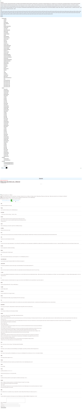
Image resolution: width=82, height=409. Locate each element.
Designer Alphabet (66, 3)
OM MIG (3, 161)
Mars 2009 (41, 11)
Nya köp (4, 7)
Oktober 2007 (30, 12)
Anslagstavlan (10, 3)
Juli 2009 (29, 11)
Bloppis (21, 3)
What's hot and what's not (42, 7)
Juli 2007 (43, 12)
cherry (2, 368)
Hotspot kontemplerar (10, 6)
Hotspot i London (75, 4)
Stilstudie (14, 7)
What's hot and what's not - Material (10, 181)
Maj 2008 (1, 12)
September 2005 (50, 13)
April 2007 (52, 12)
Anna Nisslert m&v (3, 259)
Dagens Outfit (54, 3)
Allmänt (6, 3)
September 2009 (21, 11)
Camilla (2, 286)
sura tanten (2, 212)
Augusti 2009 (26, 11)
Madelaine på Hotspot (56, 6)
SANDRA (2, 228)
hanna (2, 295)
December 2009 (6, 11)
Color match (40, 3)
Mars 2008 (8, 12)
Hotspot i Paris (3, 6)
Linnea (2, 359)
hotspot (41, 178)
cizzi (1, 236)
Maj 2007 (49, 12)
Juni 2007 (46, 12)
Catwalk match (35, 3)
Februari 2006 (27, 13)
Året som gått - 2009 (12, 8)
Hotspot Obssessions (47, 4)
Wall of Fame (34, 7)
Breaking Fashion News (27, 3)
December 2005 (35, 13)
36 (15, 201)
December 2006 (68, 12)
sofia (1, 203)
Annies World (3, 263)
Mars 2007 (55, 12)
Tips (17, 7)
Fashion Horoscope (4, 4)
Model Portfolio (69, 6)
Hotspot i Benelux (54, 4)
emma (2, 223)
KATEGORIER (4, 18)
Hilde (1, 355)
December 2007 (20, 12)
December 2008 (54, 11)
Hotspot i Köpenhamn (62, 4)
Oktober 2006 (78, 12)
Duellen (71, 3)
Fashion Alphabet (77, 3)
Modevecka (75, 6)
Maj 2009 (35, 11)
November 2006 (73, 12)
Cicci (1, 342)
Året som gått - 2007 (78, 7)
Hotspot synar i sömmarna (30, 6)
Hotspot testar (38, 6)
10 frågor (2, 3)
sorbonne (2, 308)
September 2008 (68, 11)
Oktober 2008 (64, 11)
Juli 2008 (76, 11)
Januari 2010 (2, 11)
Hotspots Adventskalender (46, 6)
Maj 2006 (16, 13)
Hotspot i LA (69, 4)
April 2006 (19, 13)
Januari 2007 (64, 12)
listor (49, 7)
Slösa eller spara (9, 7)
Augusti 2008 (73, 11)
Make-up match (63, 6)
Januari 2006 (31, 13)
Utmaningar (23, 7)
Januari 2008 (16, 12)
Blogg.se (1, 16)
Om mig (1, 15)
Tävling (19, 7)
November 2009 (11, 11)
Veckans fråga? (29, 7)
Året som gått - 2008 (4, 8)
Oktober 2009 (16, 11)
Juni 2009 (32, 11)
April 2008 (4, 12)
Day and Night (60, 3)
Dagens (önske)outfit (47, 3)
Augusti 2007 (40, 12)
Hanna (2, 207)
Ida (1, 241)
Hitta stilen (20, 4)
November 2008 (59, 11)
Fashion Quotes (11, 4)
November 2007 (25, 12)
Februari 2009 (45, 11)
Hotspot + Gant (31, 4)
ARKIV (3, 87)
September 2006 (2, 13)
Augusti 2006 (7, 13)
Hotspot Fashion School (38, 4)
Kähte (2, 282)
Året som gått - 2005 (62, 7)
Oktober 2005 (45, 13)
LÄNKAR (3, 157)
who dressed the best (54, 7)
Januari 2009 (50, 11)
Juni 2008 (79, 11)
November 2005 (40, 13)
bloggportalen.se (6, 158)
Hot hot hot (25, 4)
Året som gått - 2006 (70, 7)
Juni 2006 (13, 13)
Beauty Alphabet (17, 3)
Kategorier (2, 2)
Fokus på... (16, 4)
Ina (1, 254)
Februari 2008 (12, 12)
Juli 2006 (11, 13)
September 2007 (35, 12)
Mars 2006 (23, 13)
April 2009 (38, 11)
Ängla (2, 364)
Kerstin (2, 245)
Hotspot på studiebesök (19, 6)
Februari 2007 (59, 12)
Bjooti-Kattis (2, 304)
